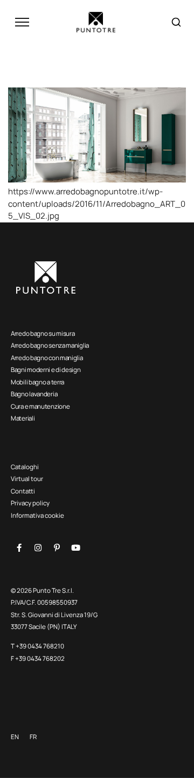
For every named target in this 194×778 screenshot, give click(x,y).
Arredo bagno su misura (42, 333)
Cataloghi (25, 467)
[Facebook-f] (19, 547)
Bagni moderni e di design (46, 370)
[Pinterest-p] (56, 547)
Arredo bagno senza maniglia (50, 345)
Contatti (23, 491)
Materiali (22, 418)
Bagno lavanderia (34, 394)
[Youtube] (75, 547)
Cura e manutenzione (40, 406)
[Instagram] (38, 547)
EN (15, 737)
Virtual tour (27, 479)
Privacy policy (30, 503)
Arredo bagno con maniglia (47, 358)
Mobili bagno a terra (37, 382)
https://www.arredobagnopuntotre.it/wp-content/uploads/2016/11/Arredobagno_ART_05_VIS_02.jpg (96, 203)
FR (33, 737)
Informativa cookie (37, 515)
